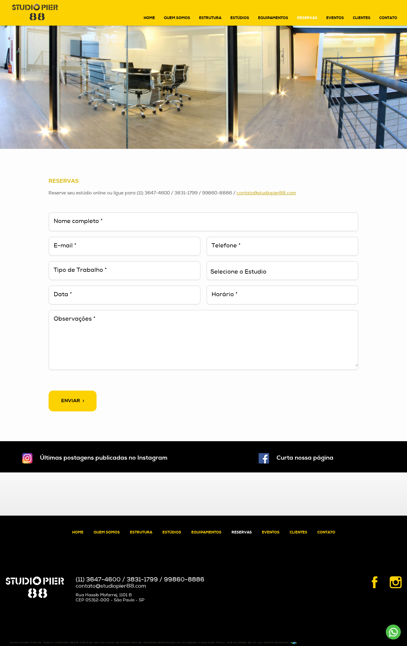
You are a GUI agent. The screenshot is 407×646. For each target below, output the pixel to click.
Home (149, 18)
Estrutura (210, 18)
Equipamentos (273, 18)
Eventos (335, 18)
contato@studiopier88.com (266, 193)
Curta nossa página (304, 458)
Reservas (307, 18)
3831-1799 (142, 580)
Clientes (361, 18)
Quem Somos (177, 18)
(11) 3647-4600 (98, 580)
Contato (388, 18)
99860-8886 (184, 580)
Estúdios (239, 18)
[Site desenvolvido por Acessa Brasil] (294, 643)
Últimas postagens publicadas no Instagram (103, 458)
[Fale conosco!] (394, 633)
